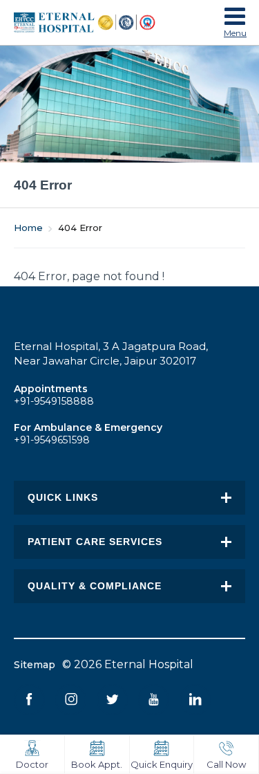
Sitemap (34, 664)
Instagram (70, 699)
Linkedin (195, 699)
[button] (234, 19)
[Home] (98, 22)
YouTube (153, 699)
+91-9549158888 (54, 401)
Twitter (112, 699)
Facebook (29, 699)
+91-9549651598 (52, 440)
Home (28, 227)
